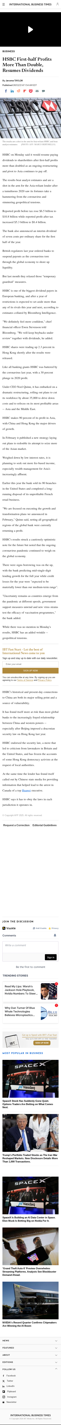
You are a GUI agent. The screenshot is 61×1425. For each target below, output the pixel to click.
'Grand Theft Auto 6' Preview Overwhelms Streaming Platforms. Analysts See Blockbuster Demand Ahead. (29, 1271)
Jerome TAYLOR (14, 80)
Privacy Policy (44, 680)
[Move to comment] (43, 91)
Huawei (26, 790)
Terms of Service (25, 680)
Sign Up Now (41, 1043)
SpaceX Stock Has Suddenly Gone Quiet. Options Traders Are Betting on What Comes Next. (27, 1104)
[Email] (37, 91)
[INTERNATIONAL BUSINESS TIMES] (30, 5)
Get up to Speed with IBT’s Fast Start (39, 1035)
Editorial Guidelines (45, 825)
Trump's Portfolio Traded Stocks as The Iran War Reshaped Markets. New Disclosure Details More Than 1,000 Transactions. (30, 1158)
